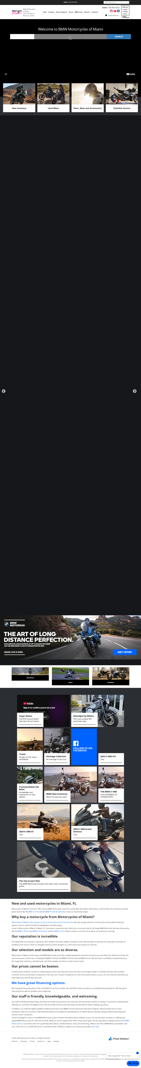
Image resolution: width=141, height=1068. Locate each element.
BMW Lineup (79, 12)
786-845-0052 (70, 2)
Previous (8, 640)
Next (138, 640)
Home (45, 12)
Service (71, 12)
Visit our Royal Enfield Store (125, 10)
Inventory (51, 12)
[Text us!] (133, 1064)
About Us (87, 12)
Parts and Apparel (61, 12)
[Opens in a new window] (111, 11)
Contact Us (94, 12)
